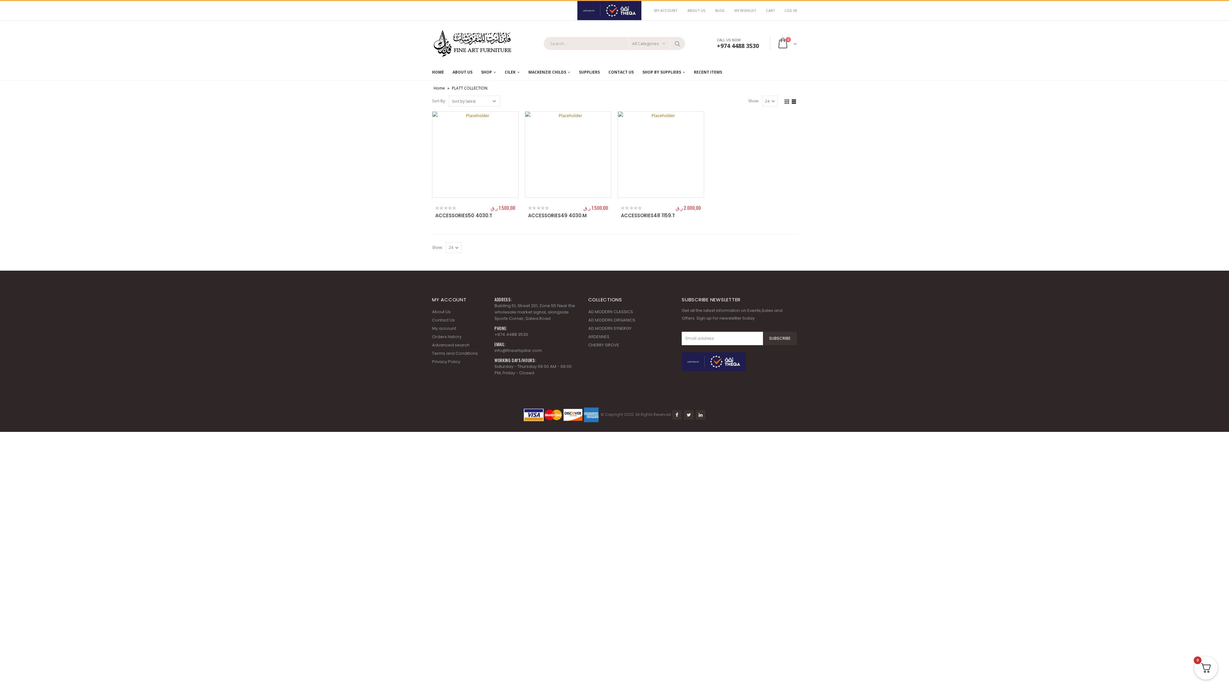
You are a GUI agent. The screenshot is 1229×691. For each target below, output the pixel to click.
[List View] (794, 101)
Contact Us (621, 72)
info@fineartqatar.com (518, 350)
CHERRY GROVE (603, 345)
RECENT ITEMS (708, 72)
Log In (791, 10)
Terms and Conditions (455, 353)
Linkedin (700, 415)
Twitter (689, 415)
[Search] (677, 43)
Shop (486, 72)
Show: (753, 101)
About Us (696, 10)
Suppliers (589, 72)
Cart (770, 10)
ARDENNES (598, 337)
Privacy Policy (446, 362)
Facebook (677, 415)
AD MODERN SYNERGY (609, 328)
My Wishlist (746, 10)
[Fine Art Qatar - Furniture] (472, 43)
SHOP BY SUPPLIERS (661, 72)
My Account (666, 10)
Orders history (447, 337)
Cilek (510, 72)
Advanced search (451, 345)
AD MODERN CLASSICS (610, 312)
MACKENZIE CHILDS (547, 72)
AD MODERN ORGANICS (611, 320)
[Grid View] (787, 101)
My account (444, 328)
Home (438, 72)
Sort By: (439, 101)
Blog (720, 10)
